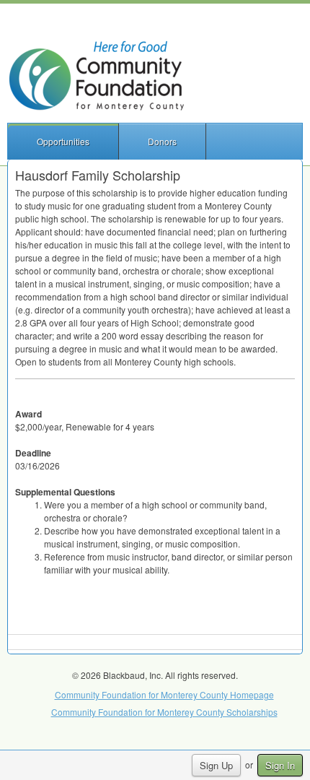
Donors (162, 141)
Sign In (280, 765)
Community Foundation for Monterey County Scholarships (164, 712)
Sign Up (216, 765)
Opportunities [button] (63, 141)
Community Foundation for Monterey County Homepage (164, 694)
